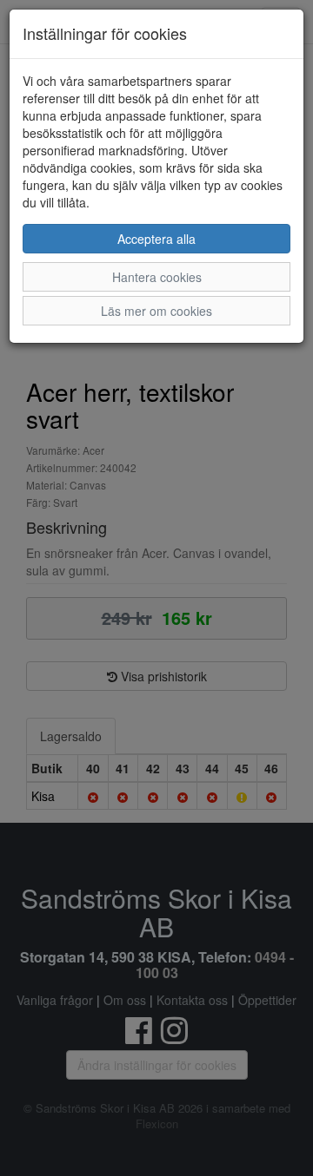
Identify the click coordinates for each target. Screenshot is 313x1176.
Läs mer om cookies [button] (156, 310)
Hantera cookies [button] (157, 277)
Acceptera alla (156, 238)
